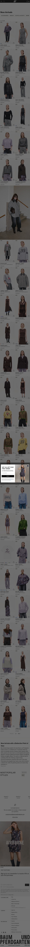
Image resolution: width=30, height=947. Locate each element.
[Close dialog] (28, 466)
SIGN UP (7, 476)
